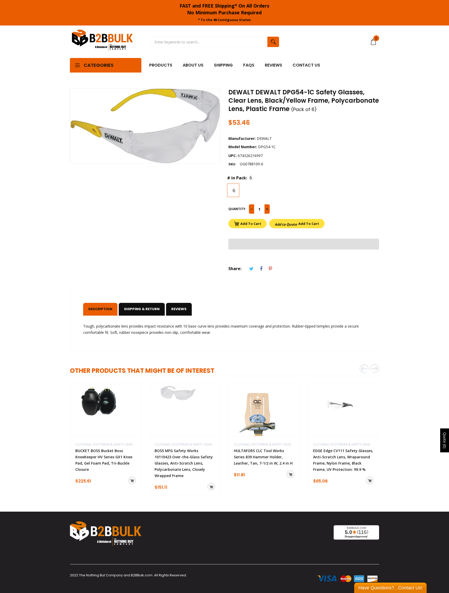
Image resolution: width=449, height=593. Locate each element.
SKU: (232, 164)
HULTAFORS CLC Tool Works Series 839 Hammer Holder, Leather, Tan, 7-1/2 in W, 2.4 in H (263, 457)
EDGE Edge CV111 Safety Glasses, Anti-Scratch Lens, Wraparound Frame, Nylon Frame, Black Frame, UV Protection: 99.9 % (343, 460)
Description (100, 309)
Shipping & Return (142, 309)
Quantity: (237, 209)
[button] (303, 244)
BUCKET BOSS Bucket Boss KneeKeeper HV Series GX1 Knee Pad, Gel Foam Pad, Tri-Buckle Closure (103, 460)
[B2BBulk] (102, 42)
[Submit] (132, 480)
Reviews (179, 309)
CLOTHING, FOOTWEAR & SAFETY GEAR (104, 444)
